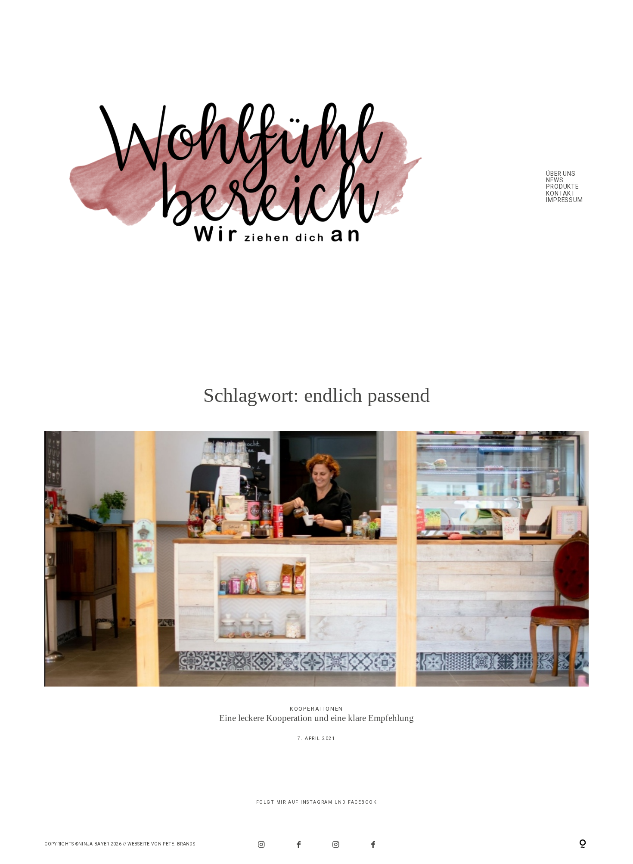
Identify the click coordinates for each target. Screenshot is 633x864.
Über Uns (561, 174)
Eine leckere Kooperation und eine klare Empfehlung (316, 593)
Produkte (562, 186)
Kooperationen (317, 708)
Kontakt (561, 193)
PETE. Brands (179, 844)
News (555, 180)
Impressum (564, 200)
